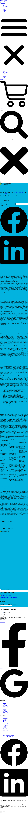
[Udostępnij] (3, 811)
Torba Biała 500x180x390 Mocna (8, 597)
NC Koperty (5, 718)
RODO (4, 704)
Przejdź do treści (3, 0)
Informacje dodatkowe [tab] (7, 269)
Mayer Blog (5, 723)
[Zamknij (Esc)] (4, 811)
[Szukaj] (0, 182)
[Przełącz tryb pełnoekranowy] (1, 811)
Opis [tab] (4, 268)
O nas (4, 7)
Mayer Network (6, 721)
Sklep (4, 5)
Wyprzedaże (5, 6)
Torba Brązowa (3, 193)
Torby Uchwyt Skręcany (18, 192)
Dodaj (2, 205)
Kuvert (4, 719)
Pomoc (4, 703)
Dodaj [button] (1, 606)
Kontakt (4, 10)
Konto (4, 11)
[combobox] (6, 139)
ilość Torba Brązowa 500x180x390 (7, 204)
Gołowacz (2, 801)
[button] (14, 41)
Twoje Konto (5, 706)
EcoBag (4, 720)
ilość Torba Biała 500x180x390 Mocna (8, 604)
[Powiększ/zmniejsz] (0, 811)
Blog (4, 9)
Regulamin (5, 705)
